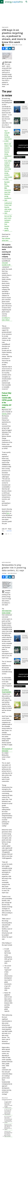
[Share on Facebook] (3, 48)
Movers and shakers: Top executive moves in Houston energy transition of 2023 (8, 151)
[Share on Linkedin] (9, 48)
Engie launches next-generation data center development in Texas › (8, 1127)
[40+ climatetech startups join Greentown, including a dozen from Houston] (17, 132)
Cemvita (4, 414)
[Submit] (26, 1)
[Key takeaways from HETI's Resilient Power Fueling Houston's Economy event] (17, 187)
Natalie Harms (8, 44)
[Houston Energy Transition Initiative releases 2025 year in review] (17, 164)
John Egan (4, 573)
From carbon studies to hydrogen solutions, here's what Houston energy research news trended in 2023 (8, 170)
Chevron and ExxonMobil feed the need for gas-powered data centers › (8, 1134)
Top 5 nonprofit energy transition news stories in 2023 (8, 136)
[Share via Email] (13, 48)
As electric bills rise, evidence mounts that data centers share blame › (7, 1112)
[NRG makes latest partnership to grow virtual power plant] (17, 120)
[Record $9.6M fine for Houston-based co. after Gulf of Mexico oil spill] (17, 109)
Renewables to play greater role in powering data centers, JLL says (14, 568)
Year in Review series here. (6, 239)
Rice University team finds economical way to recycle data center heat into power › (8, 1119)
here (8, 513)
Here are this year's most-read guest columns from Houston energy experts (8, 223)
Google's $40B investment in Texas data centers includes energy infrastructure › (8, 1104)
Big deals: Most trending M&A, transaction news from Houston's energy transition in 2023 (7, 191)
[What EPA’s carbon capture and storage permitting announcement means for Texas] (17, 175)
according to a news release (6, 319)
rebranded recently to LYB (6, 264)
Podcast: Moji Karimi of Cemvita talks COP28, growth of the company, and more (7, 400)
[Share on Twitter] (6, 48)
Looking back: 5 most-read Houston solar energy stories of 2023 (8, 208)
